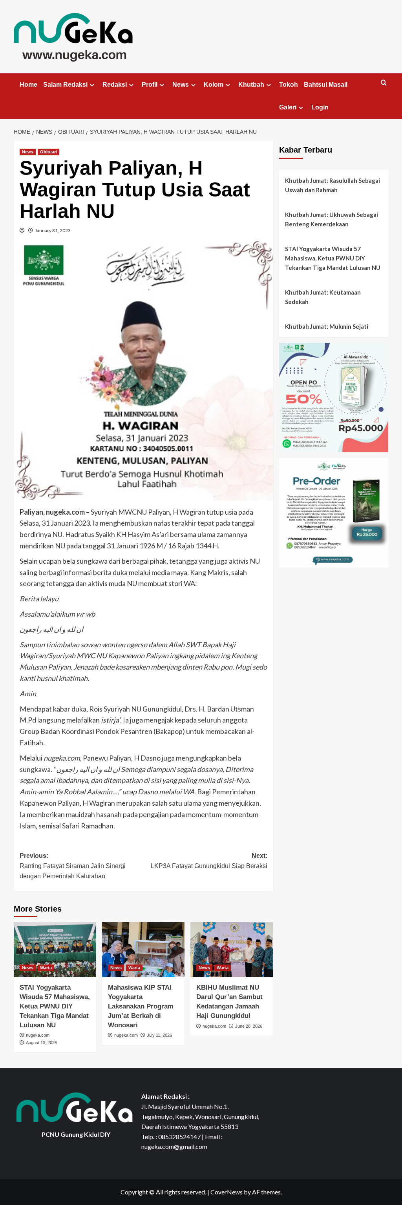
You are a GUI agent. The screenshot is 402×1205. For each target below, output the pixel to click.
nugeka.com (37, 1035)
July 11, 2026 (159, 1035)
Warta (46, 967)
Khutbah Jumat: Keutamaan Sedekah (323, 297)
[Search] (384, 83)
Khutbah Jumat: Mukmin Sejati (326, 326)
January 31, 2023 (53, 230)
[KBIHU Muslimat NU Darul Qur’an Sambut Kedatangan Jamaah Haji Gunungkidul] (231, 949)
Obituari (48, 151)
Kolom (213, 84)
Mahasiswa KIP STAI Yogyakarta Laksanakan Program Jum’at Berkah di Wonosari (141, 1006)
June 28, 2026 (248, 1026)
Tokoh (288, 84)
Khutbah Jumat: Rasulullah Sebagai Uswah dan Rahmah (332, 185)
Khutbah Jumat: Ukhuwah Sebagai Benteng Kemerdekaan (331, 219)
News (180, 84)
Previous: (73, 865)
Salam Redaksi (65, 84)
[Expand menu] (92, 85)
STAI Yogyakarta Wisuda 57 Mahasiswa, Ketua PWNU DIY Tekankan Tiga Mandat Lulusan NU (55, 1006)
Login (320, 107)
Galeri (287, 107)
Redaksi (114, 84)
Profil (149, 84)
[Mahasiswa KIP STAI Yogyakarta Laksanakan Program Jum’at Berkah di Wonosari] (143, 949)
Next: (209, 860)
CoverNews (226, 1192)
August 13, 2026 (41, 1042)
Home (28, 84)
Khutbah (251, 84)
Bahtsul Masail (325, 84)
